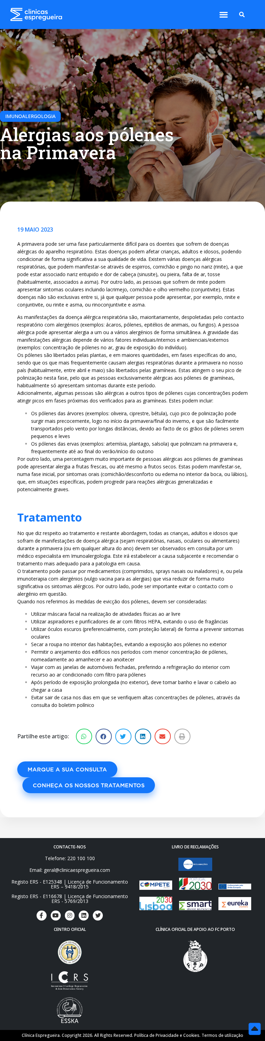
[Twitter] (98, 916)
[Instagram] (70, 916)
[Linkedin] (84, 916)
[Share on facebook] (104, 736)
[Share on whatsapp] (84, 736)
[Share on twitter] (123, 736)
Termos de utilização (222, 1035)
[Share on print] (182, 736)
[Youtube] (56, 916)
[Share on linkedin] (143, 736)
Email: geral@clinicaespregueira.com (69, 870)
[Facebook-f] (42, 916)
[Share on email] (163, 736)
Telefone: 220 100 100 (70, 858)
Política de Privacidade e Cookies (166, 1035)
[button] (223, 14)
